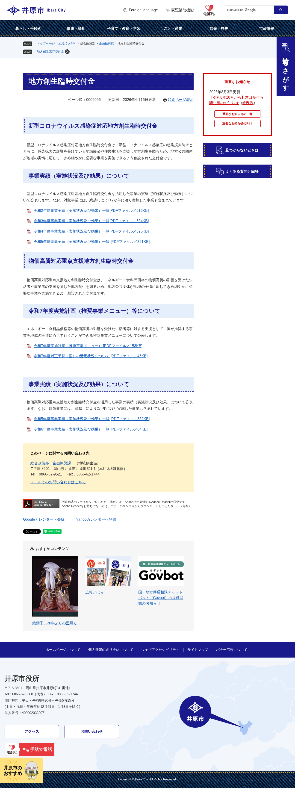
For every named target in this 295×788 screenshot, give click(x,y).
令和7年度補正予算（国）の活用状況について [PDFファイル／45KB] (91, 356)
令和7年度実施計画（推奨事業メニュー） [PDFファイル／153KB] (88, 346)
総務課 (248, 103)
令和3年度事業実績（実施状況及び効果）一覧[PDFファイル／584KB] (91, 221)
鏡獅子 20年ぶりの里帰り (54, 623)
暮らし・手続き (28, 28)
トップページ (46, 43)
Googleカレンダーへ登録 (44, 519)
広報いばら (94, 592)
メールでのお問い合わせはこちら (58, 482)
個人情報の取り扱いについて (110, 650)
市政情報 (266, 28)
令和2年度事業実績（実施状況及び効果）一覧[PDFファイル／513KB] (91, 210)
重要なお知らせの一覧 (237, 114)
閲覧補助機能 (182, 10)
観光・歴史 (219, 28)
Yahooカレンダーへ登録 (96, 519)
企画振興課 (106, 43)
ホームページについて (63, 650)
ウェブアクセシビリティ (160, 650)
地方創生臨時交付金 (50, 51)
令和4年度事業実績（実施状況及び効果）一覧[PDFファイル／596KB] (91, 231)
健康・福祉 (76, 28)
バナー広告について (231, 650)
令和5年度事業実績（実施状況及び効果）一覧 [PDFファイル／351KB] (92, 242)
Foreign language (143, 10)
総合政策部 (39, 463)
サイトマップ (197, 650)
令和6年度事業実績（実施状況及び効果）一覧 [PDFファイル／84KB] (91, 429)
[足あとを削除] (67, 51)
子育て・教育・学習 (123, 28)
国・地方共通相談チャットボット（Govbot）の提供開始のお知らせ (160, 597)
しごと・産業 (171, 28)
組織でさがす (68, 43)
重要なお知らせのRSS (237, 123)
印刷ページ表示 (181, 100)
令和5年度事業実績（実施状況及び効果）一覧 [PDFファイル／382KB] (92, 419)
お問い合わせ (92, 731)
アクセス (31, 731)
